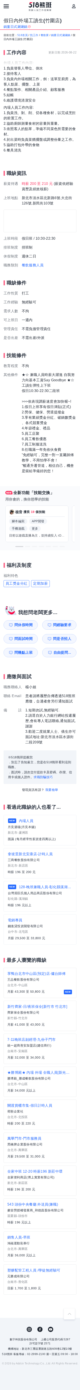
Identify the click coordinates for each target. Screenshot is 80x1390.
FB (40, 1329)
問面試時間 (23, 639)
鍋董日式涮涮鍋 (60, 35)
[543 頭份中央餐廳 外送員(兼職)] (40, 1214)
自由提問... (62, 652)
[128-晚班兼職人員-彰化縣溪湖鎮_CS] (40, 896)
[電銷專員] (40, 929)
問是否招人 (62, 639)
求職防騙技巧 (43, 777)
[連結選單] (6, 6)
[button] (19, 546)
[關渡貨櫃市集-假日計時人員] (40, 1115)
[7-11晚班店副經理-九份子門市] (40, 1049)
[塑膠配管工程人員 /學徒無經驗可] (40, 1279)
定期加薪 (40, 583)
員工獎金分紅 (16, 583)
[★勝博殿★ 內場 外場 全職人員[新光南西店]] (40, 1082)
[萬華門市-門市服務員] (40, 1148)
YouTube (50, 1329)
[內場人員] (40, 830)
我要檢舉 (51, 790)
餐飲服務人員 (33, 265)
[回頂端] (69, 1313)
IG (29, 1329)
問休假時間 (23, 625)
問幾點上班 (23, 652)
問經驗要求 (62, 625)
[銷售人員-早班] (40, 1246)
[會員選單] (73, 6)
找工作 (34, 35)
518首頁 (22, 35)
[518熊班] (40, 6)
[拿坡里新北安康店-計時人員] (40, 863)
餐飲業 (45, 35)
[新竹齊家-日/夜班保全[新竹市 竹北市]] (40, 1016)
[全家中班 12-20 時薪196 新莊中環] (40, 1181)
